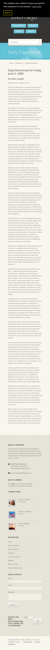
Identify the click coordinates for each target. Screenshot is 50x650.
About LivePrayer (13, 545)
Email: (10, 585)
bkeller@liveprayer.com (23, 473)
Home (11, 63)
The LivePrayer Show (15, 568)
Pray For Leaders (25, 511)
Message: (11, 592)
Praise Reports (24, 523)
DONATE (19, 31)
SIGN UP (31, 31)
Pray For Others (24, 499)
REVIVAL (33, 26)
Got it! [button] (7, 13)
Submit (12, 604)
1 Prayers (21, 514)
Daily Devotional (13, 549)
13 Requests (22, 502)
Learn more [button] (37, 7)
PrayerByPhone (18, 26)
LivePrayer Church (14, 557)
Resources (19, 63)
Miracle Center (13, 564)
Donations (11, 553)
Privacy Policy (27, 642)
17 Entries (21, 525)
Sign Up (37, 621)
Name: (10, 578)
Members (11, 560)
